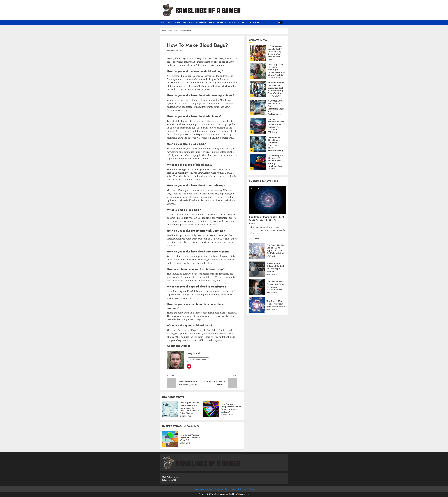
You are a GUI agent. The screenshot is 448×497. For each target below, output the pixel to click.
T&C (239, 489)
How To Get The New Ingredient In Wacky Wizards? (170, 439)
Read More (255, 238)
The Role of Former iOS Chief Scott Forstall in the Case (267, 200)
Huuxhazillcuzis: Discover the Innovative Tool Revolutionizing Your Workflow (258, 89)
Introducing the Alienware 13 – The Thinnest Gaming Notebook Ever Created (258, 162)
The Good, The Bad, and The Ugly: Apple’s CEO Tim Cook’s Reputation (257, 251)
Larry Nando (194, 353)
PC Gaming (201, 22)
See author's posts (198, 359)
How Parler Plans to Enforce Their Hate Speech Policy (257, 305)
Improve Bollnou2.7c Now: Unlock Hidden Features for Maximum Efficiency (258, 126)
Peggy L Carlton (274, 78)
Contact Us (253, 22)
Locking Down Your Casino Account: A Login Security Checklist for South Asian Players (170, 409)
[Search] (285, 22)
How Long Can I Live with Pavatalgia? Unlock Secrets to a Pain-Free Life (258, 71)
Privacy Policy (230, 489)
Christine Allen (186, 416)
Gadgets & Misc (216, 22)
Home (162, 22)
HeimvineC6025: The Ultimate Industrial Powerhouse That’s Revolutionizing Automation (258, 144)
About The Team (236, 22)
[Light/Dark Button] (280, 22)
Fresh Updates (248, 489)
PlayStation (174, 22)
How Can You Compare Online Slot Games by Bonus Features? (211, 409)
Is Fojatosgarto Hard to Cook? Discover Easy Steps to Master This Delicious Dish (258, 53)
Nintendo (187, 22)
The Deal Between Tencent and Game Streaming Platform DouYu (257, 287)
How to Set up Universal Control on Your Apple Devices (257, 269)
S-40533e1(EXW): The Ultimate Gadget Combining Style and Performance (258, 107)
